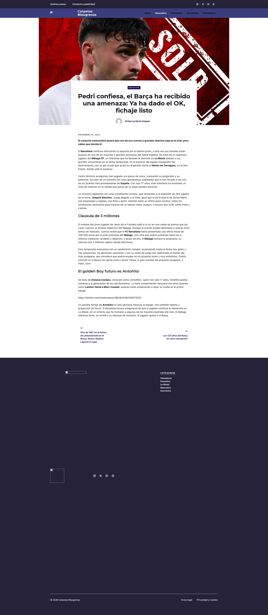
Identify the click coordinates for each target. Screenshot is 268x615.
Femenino (176, 13)
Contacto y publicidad (83, 4)
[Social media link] (197, 4)
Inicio (148, 13)
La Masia (164, 384)
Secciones (192, 13)
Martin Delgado (142, 121)
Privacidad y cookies (207, 600)
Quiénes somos (58, 4)
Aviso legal (186, 600)
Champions (209, 13)
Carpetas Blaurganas (87, 13)
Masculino (161, 13)
